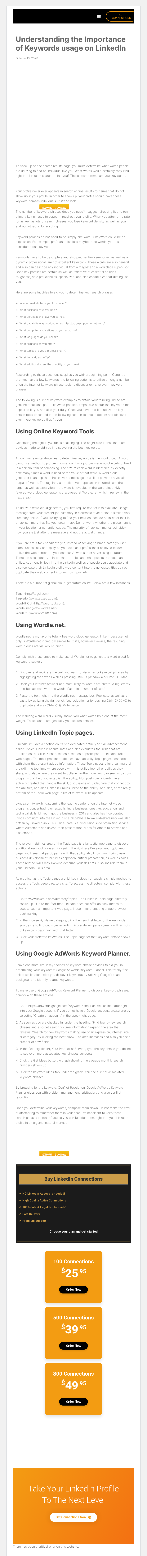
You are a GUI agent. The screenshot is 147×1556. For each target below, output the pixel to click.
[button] (99, 16)
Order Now (73, 1289)
